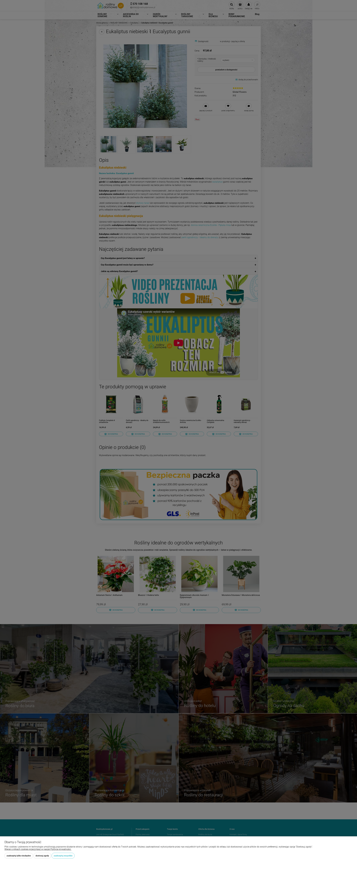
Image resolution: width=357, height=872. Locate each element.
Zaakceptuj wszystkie (63, 856)
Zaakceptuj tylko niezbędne (19, 856)
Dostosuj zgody (42, 856)
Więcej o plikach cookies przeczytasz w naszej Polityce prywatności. (37, 849)
